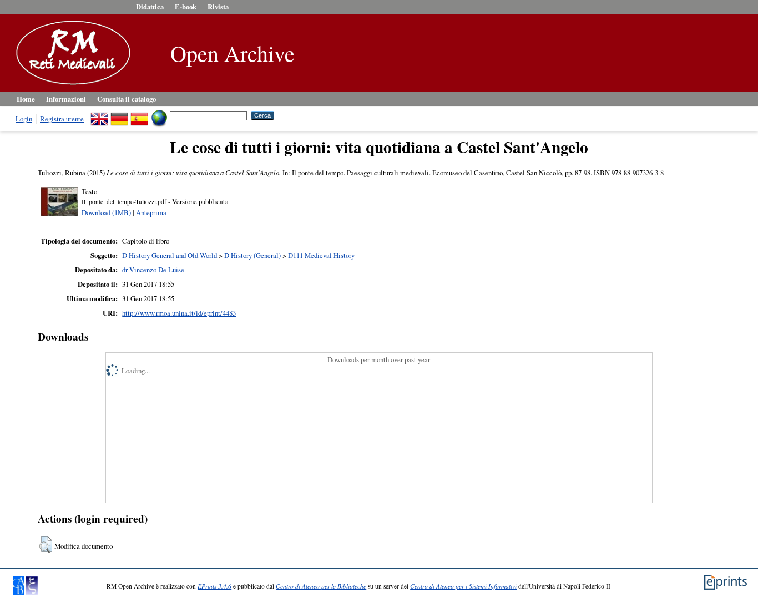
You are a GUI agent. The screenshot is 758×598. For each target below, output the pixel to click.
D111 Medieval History (321, 255)
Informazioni (66, 99)
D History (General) (252, 255)
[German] (119, 115)
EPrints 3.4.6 (214, 586)
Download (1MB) (106, 212)
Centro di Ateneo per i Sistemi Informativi (463, 586)
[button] (45, 544)
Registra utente (62, 119)
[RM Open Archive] (70, 85)
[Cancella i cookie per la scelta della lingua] (159, 115)
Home (26, 99)
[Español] (139, 115)
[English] (99, 115)
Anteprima (151, 212)
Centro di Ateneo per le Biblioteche (321, 586)
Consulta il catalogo (126, 99)
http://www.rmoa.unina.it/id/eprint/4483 (179, 313)
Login (24, 119)
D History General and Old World (169, 255)
